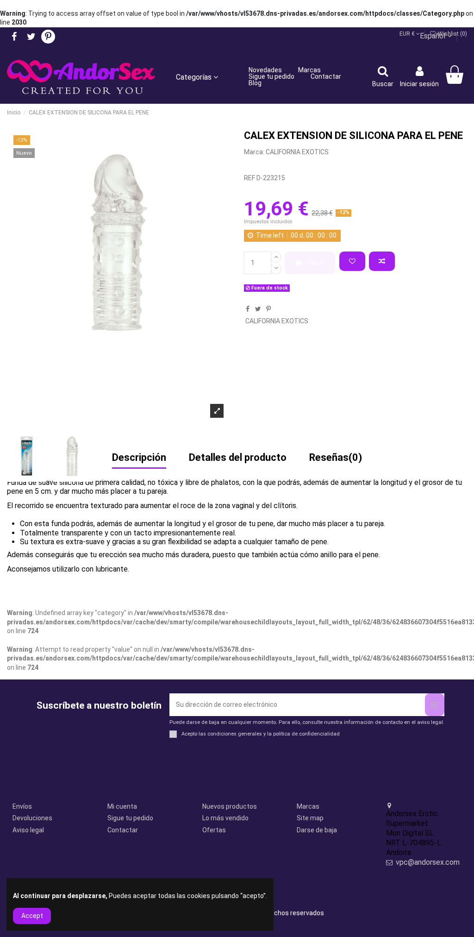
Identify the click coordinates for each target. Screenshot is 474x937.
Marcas (308, 806)
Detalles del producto (238, 458)
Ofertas (214, 830)
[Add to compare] (382, 261)
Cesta (316, 262)
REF (249, 178)
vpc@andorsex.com (428, 862)
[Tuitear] (258, 309)
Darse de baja (317, 830)
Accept (32, 915)
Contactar (122, 830)
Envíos (22, 806)
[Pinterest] (268, 309)
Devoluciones (32, 818)
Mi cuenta (122, 806)
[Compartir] (247, 309)
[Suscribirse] (434, 704)
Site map (310, 818)
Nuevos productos (229, 806)
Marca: (254, 152)
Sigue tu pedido (130, 818)
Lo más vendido (225, 818)
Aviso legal (28, 830)
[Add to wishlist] (352, 261)
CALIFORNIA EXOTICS (297, 152)
